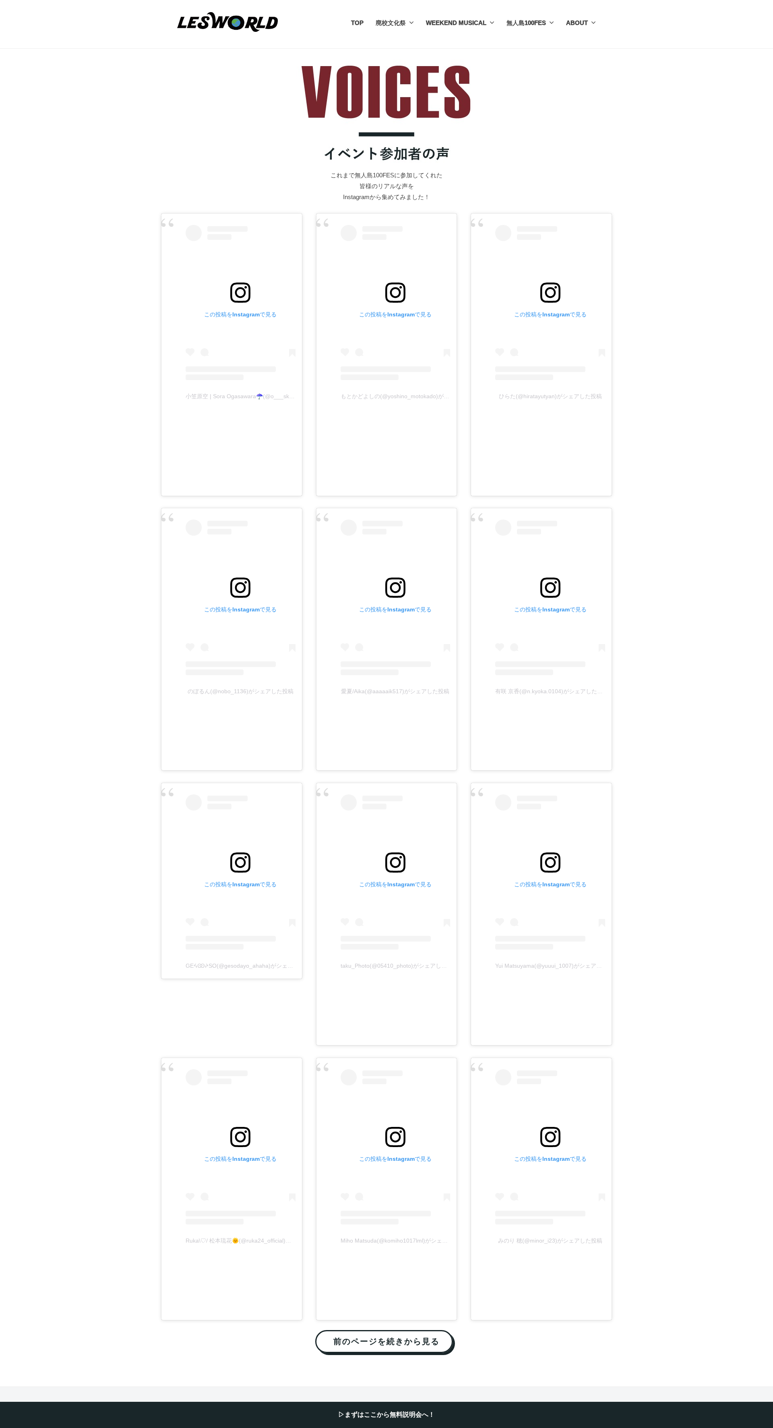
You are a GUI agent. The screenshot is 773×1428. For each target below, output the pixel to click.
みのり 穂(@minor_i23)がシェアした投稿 (550, 1240)
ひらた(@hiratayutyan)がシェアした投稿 (550, 396)
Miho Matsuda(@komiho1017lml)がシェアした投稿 (405, 1240)
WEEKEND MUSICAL (456, 22)
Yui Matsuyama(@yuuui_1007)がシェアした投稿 (557, 965)
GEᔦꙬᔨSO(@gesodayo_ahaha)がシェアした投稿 (251, 965)
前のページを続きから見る (386, 1341)
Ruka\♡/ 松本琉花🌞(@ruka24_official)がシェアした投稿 (258, 1240)
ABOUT (577, 22)
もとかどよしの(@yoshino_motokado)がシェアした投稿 (412, 396)
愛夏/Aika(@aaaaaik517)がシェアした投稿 (395, 691)
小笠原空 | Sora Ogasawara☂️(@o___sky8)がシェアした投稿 (264, 396)
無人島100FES (526, 22)
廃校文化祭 (391, 22)
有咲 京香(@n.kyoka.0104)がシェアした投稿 (551, 691)
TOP (357, 22)
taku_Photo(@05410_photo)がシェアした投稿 (399, 965)
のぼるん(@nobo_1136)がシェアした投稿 (240, 691)
